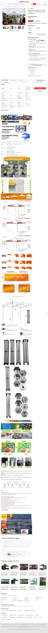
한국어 (37, 626)
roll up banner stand (27, 600)
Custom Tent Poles (12, 617)
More (2, 621)
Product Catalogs (14, 595)
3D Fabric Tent (20, 610)
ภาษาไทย (45, 626)
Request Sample (44, 23)
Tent (19, 6)
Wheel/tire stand (3, 599)
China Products (8, 624)
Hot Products (4, 624)
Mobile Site (22, 625)
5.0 (37, 81)
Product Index (43, 624)
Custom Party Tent (4, 617)
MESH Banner (26, 597)
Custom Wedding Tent (29, 617)
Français (17, 626)
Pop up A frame (14, 599)
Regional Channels (38, 624)
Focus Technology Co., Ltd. (17, 629)
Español (10, 626)
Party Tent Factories (21, 615)
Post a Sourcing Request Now (12, 555)
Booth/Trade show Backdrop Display (17, 600)
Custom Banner (26, 599)
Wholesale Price (28, 624)
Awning (7, 610)
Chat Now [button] (40, 91)
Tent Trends (41, 617)
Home (1, 6)
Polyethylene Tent (26, 610)
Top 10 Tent (35, 617)
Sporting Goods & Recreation (7, 6)
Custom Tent (36, 615)
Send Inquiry (40, 88)
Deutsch (28, 626)
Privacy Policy (38, 629)
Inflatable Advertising (13, 610)
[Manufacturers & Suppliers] (24, 2)
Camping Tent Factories (13, 615)
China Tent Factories (5, 615)
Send (9, 554)
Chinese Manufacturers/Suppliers (15, 624)
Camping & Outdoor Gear (15, 6)
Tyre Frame (14, 597)
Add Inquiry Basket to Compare (14, 30)
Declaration (33, 629)
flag (1, 600)
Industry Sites (33, 624)
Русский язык (21, 626)
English (7, 626)
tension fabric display (4, 597)
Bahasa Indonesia (27, 627)
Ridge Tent (22, 6)
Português (13, 626)
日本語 (39, 626)
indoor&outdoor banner (39, 597)
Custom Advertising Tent (20, 617)
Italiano (25, 626)
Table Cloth (37, 599)
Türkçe (19, 627)
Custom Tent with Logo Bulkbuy (6, 619)
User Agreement (29, 629)
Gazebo (3, 610)
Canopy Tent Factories (29, 615)
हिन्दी (42, 626)
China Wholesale (23, 624)
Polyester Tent (33, 610)
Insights (26, 625)
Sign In (29, 75)
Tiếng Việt (22, 627)
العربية (34, 626)
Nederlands (31, 626)
